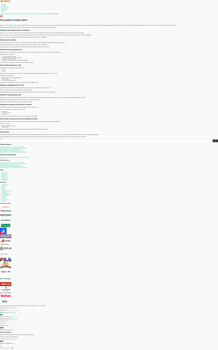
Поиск (1, 138)
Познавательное (6, 193)
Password (2, 310)
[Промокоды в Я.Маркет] (5, 223)
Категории (4, 7)
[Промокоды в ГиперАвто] (5, 281)
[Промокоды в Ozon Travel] (3, 234)
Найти (12, 348)
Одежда (4, 189)
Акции (3, 10)
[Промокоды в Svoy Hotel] (5, 245)
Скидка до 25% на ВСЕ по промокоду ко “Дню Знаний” (16, 157)
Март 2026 (4, 178)
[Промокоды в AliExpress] (5, 208)
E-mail (1, 323)
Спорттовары (5, 199)
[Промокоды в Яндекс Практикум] (5, 212)
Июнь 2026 (4, 174)
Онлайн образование (7, 190)
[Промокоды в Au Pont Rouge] (5, 293)
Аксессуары (4, 184)
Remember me (4, 312)
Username (2, 321)
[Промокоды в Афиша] (5, 285)
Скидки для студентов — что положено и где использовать (13, 148)
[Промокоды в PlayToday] (5, 237)
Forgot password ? (12, 312)
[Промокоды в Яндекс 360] (5, 274)
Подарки (4, 192)
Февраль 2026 (5, 179)
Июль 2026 (4, 173)
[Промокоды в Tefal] (5, 297)
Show (16, 310)
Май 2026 (4, 176)
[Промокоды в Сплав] (5, 250)
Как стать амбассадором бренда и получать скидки (11, 150)
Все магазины (5, 6)
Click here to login (14, 318)
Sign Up (12, 316)
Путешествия (5, 195)
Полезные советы (6, 194)
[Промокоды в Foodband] (5, 268)
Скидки (4, 198)
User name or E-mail (4, 339)
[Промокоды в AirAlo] (5, 242)
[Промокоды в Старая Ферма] (5, 291)
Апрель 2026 (5, 177)
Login (12, 329)
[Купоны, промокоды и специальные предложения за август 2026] (5, 2)
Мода (3, 187)
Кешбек (4, 4)
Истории (4, 185)
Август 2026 (4, 172)
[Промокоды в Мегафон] (5, 227)
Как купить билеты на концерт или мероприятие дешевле (13, 152)
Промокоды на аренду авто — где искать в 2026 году (12, 147)
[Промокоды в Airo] (4, 304)
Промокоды (5, 9)
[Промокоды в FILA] (5, 261)
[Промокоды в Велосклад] (5, 216)
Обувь (3, 188)
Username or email (4, 307)
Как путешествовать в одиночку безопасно (10, 149)
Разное (3, 197)
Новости (4, 5)
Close (1, 345)
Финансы (4, 200)
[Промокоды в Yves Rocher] (4, 257)
